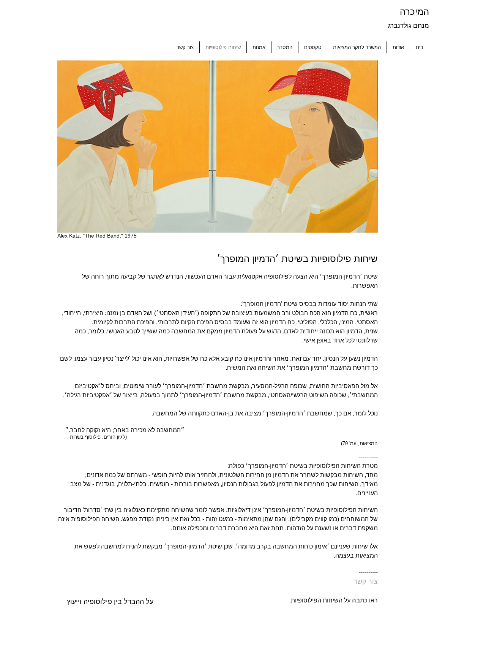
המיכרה (413, 11)
